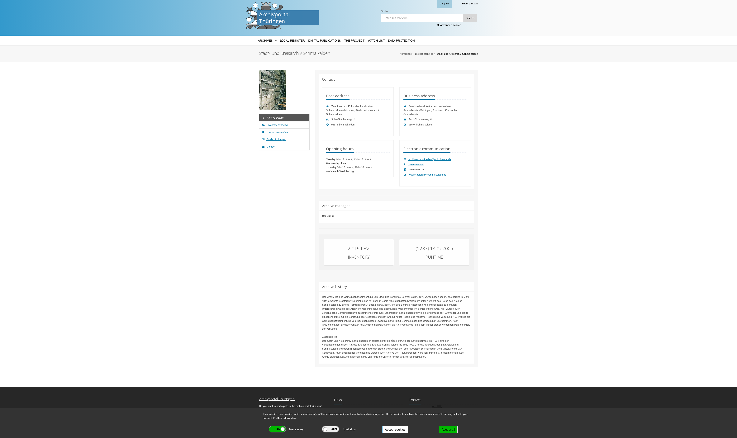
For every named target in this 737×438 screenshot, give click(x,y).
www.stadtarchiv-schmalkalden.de (427, 174)
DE (441, 3)
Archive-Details (275, 117)
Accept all (448, 429)
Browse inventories (277, 132)
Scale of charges (276, 139)
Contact (270, 146)
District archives (424, 53)
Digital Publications (324, 40)
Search (470, 18)
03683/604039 (416, 164)
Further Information (285, 418)
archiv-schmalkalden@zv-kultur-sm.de (429, 159)
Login (474, 3)
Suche (384, 11)
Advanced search (450, 25)
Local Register (292, 40)
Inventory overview (277, 125)
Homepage (406, 53)
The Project (354, 40)
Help (465, 3)
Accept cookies (395, 429)
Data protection (401, 40)
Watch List (376, 40)
